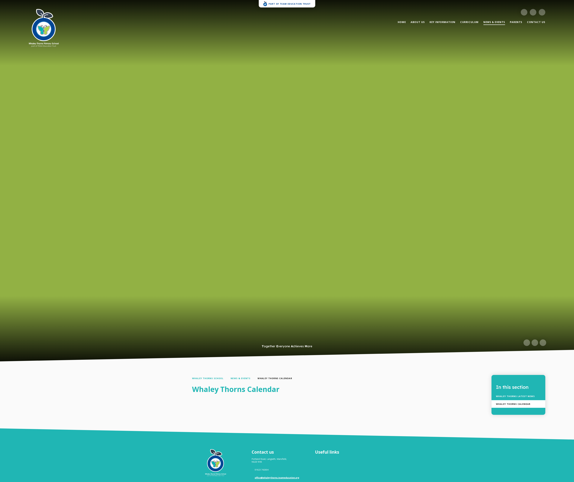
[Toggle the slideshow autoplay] (543, 342)
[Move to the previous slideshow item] (526, 342)
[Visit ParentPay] (533, 12)
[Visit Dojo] (524, 12)
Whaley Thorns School (207, 378)
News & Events (240, 378)
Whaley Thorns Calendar (275, 378)
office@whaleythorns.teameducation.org (277, 477)
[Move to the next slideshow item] (535, 342)
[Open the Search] (542, 12)
